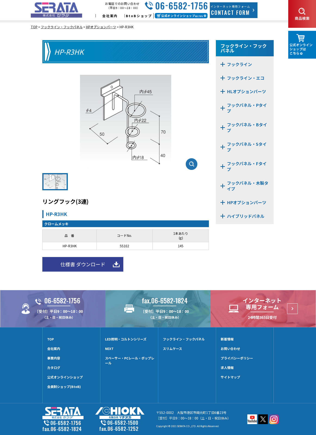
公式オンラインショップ (65, 377)
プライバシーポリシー (237, 358)
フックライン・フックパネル (184, 339)
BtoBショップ (139, 15)
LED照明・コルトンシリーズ (125, 339)
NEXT (109, 348)
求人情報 (227, 367)
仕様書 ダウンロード (82, 264)
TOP (50, 339)
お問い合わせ (230, 348)
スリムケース (172, 348)
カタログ (53, 367)
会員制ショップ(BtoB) (64, 386)
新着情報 (227, 339)
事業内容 (53, 358)
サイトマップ (230, 377)
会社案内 (110, 15)
